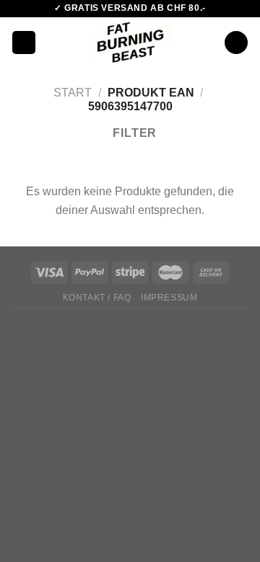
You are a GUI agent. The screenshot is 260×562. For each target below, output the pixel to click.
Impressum (169, 298)
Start (72, 92)
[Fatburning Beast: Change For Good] (130, 42)
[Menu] (23, 43)
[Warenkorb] (236, 43)
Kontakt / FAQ (97, 298)
